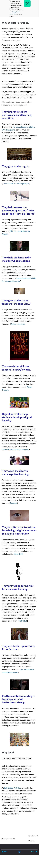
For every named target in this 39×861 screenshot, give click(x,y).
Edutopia (13, 503)
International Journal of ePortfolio (16, 449)
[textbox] (19, 421)
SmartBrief (18, 554)
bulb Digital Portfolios (12, 788)
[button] (29, 836)
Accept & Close (27, 3)
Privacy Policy (15, 12)
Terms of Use (13, 14)
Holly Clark (23, 621)
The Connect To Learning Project (16, 184)
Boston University (18, 324)
